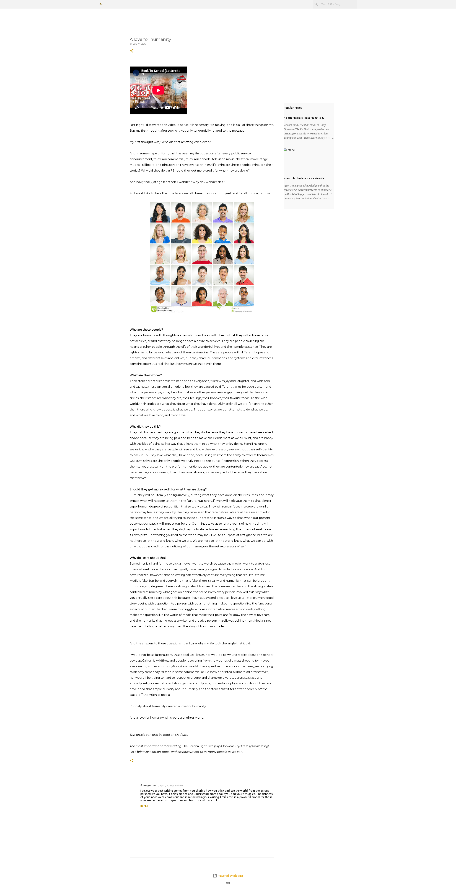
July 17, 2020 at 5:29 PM (170, 785)
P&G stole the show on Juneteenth (304, 178)
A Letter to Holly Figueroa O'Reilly (304, 117)
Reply (144, 806)
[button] (132, 51)
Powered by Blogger (230, 875)
